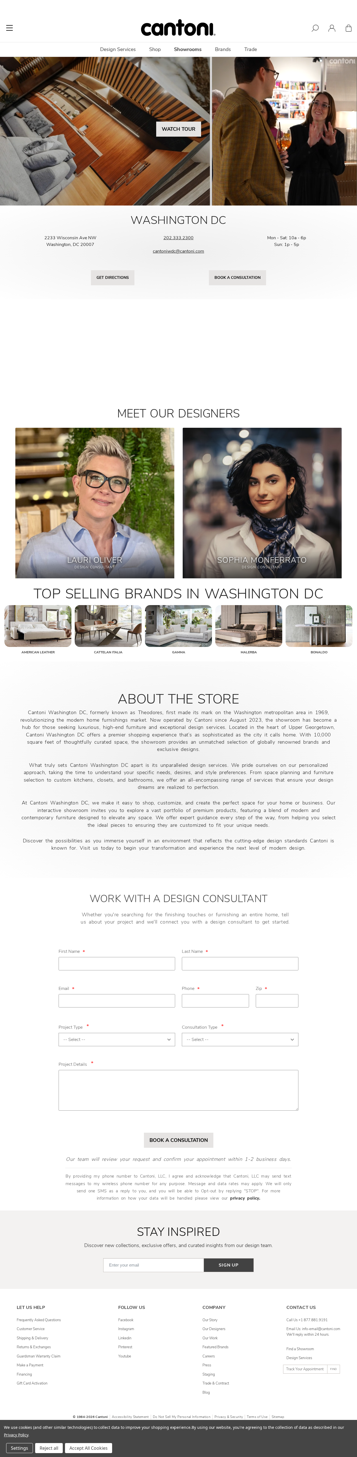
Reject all (49, 1448)
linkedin (124, 1338)
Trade (250, 49)
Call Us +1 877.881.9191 (307, 1320)
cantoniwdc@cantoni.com (178, 251)
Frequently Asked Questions (39, 1320)
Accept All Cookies (88, 1448)
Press (206, 1365)
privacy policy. (245, 1198)
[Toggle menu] (9, 28)
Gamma (178, 652)
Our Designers (213, 1329)
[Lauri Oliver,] (94, 507)
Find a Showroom (300, 1349)
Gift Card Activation (32, 1383)
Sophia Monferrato (262, 560)
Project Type (74, 1026)
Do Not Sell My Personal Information (182, 1417)
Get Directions (113, 277)
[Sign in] (332, 29)
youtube (124, 1356)
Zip (259, 988)
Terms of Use (257, 1417)
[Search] (315, 29)
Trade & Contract (215, 1383)
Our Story (210, 1320)
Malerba (249, 652)
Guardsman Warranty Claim (39, 1356)
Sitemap (278, 1417)
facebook (125, 1320)
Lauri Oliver (94, 560)
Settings (19, 1448)
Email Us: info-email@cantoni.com (313, 1329)
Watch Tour (179, 129)
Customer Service (31, 1329)
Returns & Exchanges (34, 1347)
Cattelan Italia (108, 652)
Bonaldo (319, 652)
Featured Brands (215, 1347)
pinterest (125, 1347)
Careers (208, 1356)
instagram (126, 1329)
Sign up (229, 1265)
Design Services (299, 1358)
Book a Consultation (237, 277)
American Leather (38, 652)
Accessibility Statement (130, 1417)
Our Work (210, 1338)
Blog (206, 1392)
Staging (208, 1374)
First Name (69, 951)
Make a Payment (30, 1365)
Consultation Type (203, 1026)
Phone (188, 988)
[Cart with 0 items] (348, 29)
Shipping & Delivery (32, 1338)
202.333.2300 (178, 238)
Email (64, 988)
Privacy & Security (228, 1417)
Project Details (76, 1063)
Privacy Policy (16, 1434)
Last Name (192, 951)
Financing (24, 1374)
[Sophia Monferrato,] (262, 507)
